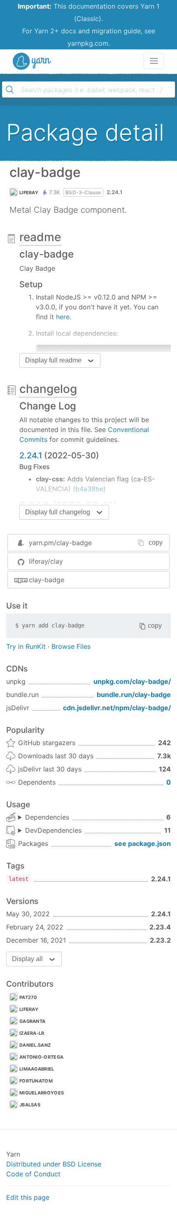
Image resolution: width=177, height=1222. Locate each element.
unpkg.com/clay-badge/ (132, 681)
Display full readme (53, 360)
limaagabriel (36, 1069)
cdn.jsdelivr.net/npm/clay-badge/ (117, 708)
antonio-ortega (41, 1057)
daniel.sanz (35, 1045)
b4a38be (89, 489)
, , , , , (43, 817)
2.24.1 (30, 455)
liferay (28, 192)
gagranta (32, 1021)
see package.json (142, 843)
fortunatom (36, 1081)
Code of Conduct (33, 1174)
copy (156, 542)
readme (40, 237)
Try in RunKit (26, 646)
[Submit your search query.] (9, 89)
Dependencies (47, 817)
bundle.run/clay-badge (134, 694)
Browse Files (71, 646)
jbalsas (29, 1105)
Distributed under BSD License (53, 1164)
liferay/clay (46, 561)
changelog (48, 389)
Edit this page (27, 1197)
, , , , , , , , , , (50, 830)
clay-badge (46, 580)
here (63, 317)
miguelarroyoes (41, 1093)
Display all (27, 958)
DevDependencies (53, 830)
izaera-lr (31, 1033)
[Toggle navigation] (154, 61)
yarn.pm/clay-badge (60, 543)
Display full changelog (57, 512)
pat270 (28, 997)
